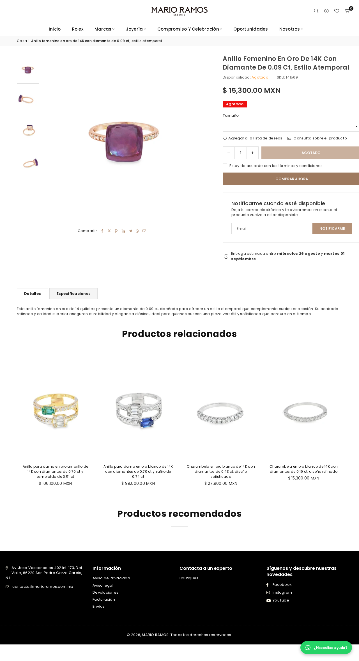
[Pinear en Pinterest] (116, 230)
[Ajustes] (326, 11)
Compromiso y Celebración (188, 29)
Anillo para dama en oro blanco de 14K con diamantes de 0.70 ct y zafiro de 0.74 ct (138, 471)
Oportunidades (250, 29)
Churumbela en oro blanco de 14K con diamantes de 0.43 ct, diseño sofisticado (221, 471)
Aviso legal (103, 585)
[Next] (197, 138)
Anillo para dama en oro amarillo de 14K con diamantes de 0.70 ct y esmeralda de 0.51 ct (55, 471)
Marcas (103, 29)
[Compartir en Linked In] (123, 230)
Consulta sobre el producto (320, 138)
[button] (347, 11)
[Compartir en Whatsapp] (137, 230)
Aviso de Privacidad (111, 578)
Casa (22, 41)
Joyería (134, 29)
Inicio (55, 29)
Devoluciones (105, 592)
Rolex (77, 29)
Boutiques (189, 578)
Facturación (104, 599)
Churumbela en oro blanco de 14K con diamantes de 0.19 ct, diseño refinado (304, 469)
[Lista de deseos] (337, 11)
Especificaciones (73, 293)
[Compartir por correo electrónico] (144, 230)
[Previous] (53, 138)
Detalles (32, 293)
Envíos (99, 606)
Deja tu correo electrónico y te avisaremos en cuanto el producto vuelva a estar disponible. (284, 212)
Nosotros (289, 29)
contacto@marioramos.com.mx (42, 586)
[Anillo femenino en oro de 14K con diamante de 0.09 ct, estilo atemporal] (28, 69)
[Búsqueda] (316, 11)
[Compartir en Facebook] (102, 230)
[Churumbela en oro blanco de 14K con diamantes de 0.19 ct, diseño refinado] (303, 410)
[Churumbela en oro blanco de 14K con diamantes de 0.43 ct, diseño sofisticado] (221, 410)
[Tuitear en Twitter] (109, 230)
